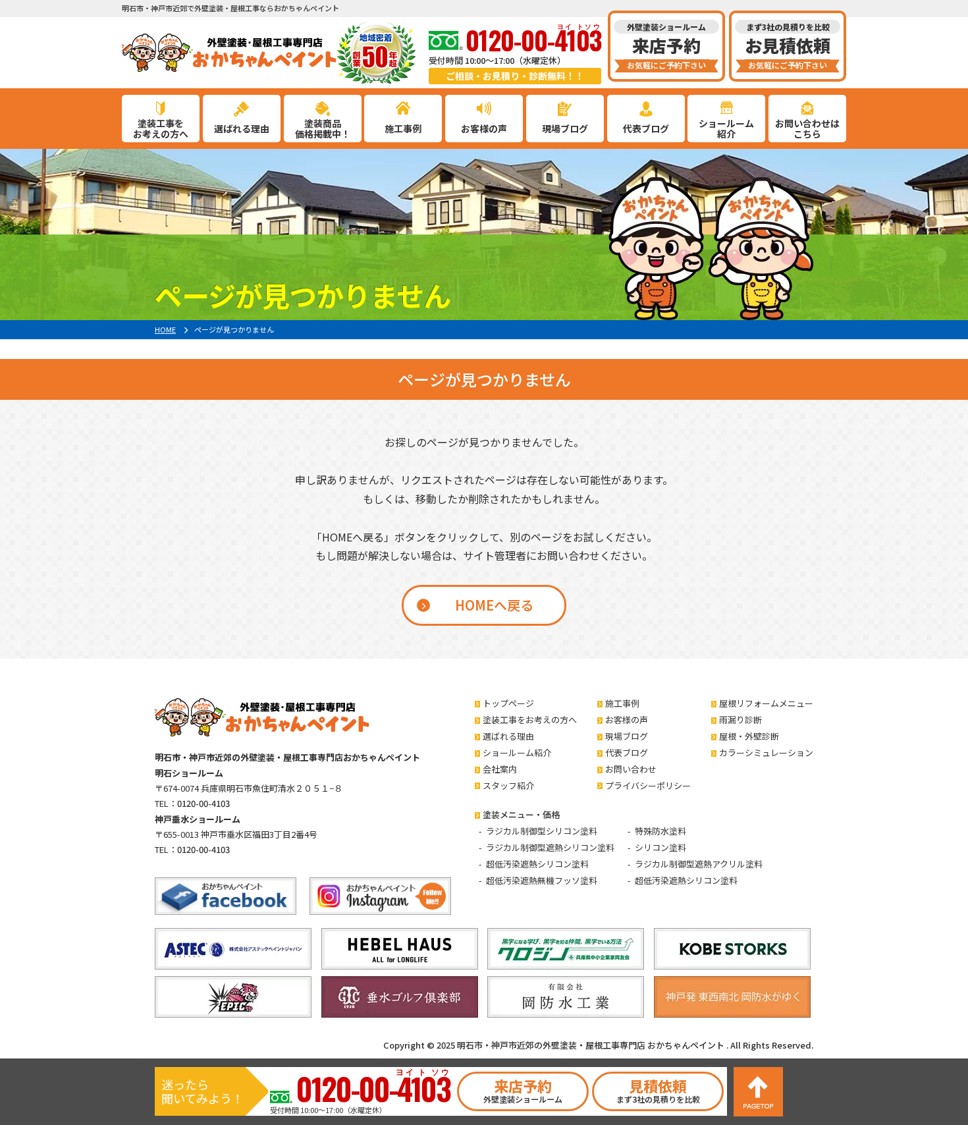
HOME (165, 329)
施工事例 (403, 128)
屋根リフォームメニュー (766, 703)
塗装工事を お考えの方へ (160, 129)
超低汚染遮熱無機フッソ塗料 (541, 880)
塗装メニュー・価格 (521, 814)
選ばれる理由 (241, 128)
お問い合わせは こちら (807, 129)
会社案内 (500, 769)
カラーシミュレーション (766, 752)
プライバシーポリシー (648, 785)
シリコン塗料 (660, 847)
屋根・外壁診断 (749, 736)
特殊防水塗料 (660, 831)
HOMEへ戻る (494, 605)
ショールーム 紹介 (726, 129)
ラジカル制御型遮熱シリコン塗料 (550, 847)
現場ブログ (565, 128)
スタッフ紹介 (508, 785)
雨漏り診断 (740, 719)
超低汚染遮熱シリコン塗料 (537, 864)
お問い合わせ (631, 769)
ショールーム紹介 (517, 752)
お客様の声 (484, 128)
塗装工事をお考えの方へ (530, 719)
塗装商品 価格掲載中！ (322, 129)
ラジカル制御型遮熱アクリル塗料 (699, 864)
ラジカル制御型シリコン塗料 (541, 831)
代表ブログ (646, 128)
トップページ (508, 703)
